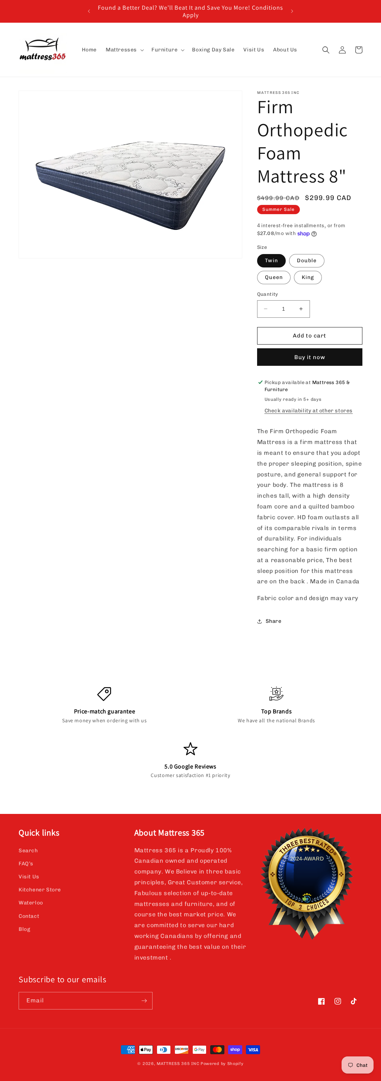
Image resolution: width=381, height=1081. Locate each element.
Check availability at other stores (309, 411)
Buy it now (309, 357)
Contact (29, 916)
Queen (274, 277)
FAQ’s (26, 863)
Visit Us (29, 877)
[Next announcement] (292, 11)
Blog (24, 929)
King (308, 277)
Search (28, 850)
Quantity (267, 294)
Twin (271, 260)
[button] (124, 50)
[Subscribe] (144, 1000)
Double (307, 260)
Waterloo (31, 903)
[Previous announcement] (89, 11)
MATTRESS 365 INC (178, 1063)
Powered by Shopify (222, 1063)
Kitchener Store (40, 890)
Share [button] (274, 621)
